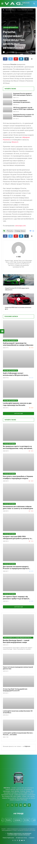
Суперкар (13, 820)
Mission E (15, 142)
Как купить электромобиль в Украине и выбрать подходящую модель (18, 477)
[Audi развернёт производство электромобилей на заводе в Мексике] (18, 329)
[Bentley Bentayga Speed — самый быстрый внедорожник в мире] (18, 624)
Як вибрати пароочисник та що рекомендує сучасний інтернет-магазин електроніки (19, 834)
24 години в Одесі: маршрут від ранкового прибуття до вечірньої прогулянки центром (16, 598)
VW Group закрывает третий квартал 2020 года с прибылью (23, 108)
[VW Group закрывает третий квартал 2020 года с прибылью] (7, 109)
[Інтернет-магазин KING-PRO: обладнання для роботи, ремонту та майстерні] (18, 522)
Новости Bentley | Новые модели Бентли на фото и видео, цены (18, 637)
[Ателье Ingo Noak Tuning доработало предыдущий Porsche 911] (18, 681)
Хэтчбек (21, 820)
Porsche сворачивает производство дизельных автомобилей (21, 101)
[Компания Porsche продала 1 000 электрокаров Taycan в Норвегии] (7, 95)
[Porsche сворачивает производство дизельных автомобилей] (7, 102)
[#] (12, 840)
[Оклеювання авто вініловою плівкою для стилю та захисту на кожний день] (18, 492)
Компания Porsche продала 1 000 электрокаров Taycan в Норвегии (22, 94)
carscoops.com (20, 226)
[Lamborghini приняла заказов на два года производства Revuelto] (18, 389)
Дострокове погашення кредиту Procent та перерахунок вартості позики (16, 568)
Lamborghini (31, 820)
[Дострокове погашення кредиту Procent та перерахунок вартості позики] (18, 552)
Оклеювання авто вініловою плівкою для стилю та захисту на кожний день (18, 507)
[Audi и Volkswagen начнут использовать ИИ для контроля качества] (18, 359)
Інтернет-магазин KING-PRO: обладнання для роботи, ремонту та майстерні (17, 538)
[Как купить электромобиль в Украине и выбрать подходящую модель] (18, 462)
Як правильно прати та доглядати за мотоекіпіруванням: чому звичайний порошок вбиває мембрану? (17, 447)
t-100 (18, 257)
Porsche (10, 231)
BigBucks (27, 746)
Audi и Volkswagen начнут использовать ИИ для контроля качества (15, 374)
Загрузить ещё (18, 413)
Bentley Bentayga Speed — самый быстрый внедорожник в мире (16, 641)
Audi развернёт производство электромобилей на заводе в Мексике (18, 344)
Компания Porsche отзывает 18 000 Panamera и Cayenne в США (23, 115)
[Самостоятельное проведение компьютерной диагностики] (18, 659)
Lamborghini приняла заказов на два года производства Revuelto (17, 404)
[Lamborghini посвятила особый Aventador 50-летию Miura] (18, 703)
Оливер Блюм (20, 231)
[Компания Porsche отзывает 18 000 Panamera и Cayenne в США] (7, 116)
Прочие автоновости (11, 9)
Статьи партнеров (9, 443)
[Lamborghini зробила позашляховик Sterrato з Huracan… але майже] (18, 725)
